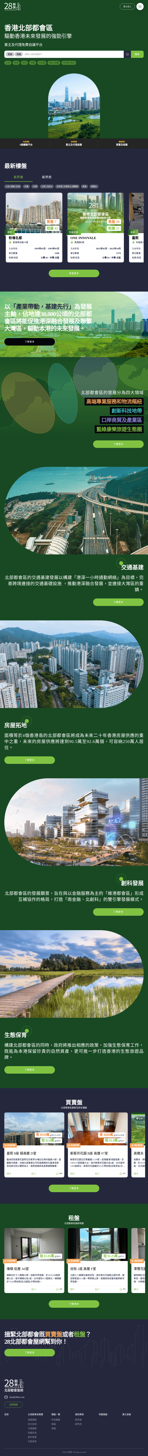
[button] (127, 54)
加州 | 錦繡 (54, 63)
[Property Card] (50, 1144)
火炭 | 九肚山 (47, 186)
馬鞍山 (94, 186)
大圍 (26, 186)
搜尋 (137, 54)
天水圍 (42, 63)
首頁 (6, 1414)
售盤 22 (129, 222)
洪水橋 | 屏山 (69, 63)
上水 (8, 63)
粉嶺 (16, 63)
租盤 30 (129, 228)
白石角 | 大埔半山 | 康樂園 (67, 186)
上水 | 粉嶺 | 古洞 (13, 186)
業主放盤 (126, 1414)
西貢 (84, 186)
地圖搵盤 (103, 1414)
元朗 (33, 63)
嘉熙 (49, 227)
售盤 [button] (10, 54)
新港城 (111, 227)
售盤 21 (68, 222)
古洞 (24, 63)
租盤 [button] (19, 54)
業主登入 (127, 6)
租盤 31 (68, 228)
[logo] (12, 6)
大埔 (35, 186)
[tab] (10, 54)
